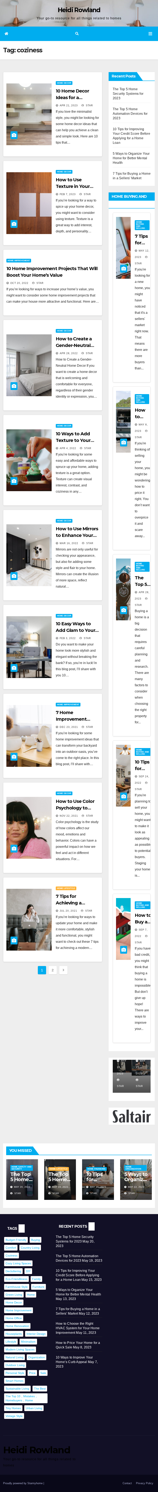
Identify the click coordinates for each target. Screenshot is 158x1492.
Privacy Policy (144, 1483)
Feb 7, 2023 (68, 194)
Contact (127, 1483)
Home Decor (64, 83)
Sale (43, 1373)
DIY (28, 1271)
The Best (40, 1388)
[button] (77, 33)
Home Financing (96, 1169)
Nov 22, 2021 (69, 815)
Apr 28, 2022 (69, 353)
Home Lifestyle (66, 888)
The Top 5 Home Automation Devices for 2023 (130, 113)
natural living (14, 1357)
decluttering (13, 1271)
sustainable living (17, 1388)
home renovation (17, 1326)
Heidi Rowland (79, 10)
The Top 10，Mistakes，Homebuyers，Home (22, 1398)
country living (30, 1247)
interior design (36, 1333)
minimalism (28, 1341)
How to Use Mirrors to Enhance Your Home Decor (77, 535)
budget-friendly (16, 1239)
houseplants (14, 1333)
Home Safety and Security (21, 1168)
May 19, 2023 (60, 1187)
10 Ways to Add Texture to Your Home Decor (73, 440)
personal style (15, 1373)
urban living (34, 1408)
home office (14, 1318)
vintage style (14, 1416)
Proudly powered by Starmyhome (23, 1483)
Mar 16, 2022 (69, 543)
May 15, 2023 (98, 1187)
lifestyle (11, 1341)
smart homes (14, 1380)
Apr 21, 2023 (69, 105)
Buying (35, 1239)
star (89, 105)
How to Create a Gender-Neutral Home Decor (74, 345)
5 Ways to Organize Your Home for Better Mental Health (131, 158)
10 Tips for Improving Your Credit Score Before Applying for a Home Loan (77, 1275)
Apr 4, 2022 (68, 448)
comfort (11, 1247)
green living (14, 1294)
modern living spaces (20, 1349)
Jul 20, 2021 (68, 910)
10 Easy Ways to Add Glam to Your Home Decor (75, 630)
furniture (38, 1286)
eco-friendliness (16, 1279)
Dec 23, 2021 (69, 727)
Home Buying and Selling (140, 225)
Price (32, 1373)
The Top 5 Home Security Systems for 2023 (128, 93)
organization (36, 1357)
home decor (14, 1302)
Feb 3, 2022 (68, 638)
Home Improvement (19, 260)
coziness (11, 1255)
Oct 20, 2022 (19, 283)
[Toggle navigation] (150, 34)
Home (31, 1294)
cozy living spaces (18, 1263)
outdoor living (15, 1365)
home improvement (18, 1310)
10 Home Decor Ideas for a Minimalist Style (73, 97)
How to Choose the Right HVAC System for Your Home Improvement (78, 1328)
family (36, 1279)
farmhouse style (17, 1286)
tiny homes (13, 1408)
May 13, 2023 (136, 1187)
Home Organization (133, 1168)
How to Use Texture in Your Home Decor (73, 186)
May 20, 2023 (22, 1187)
